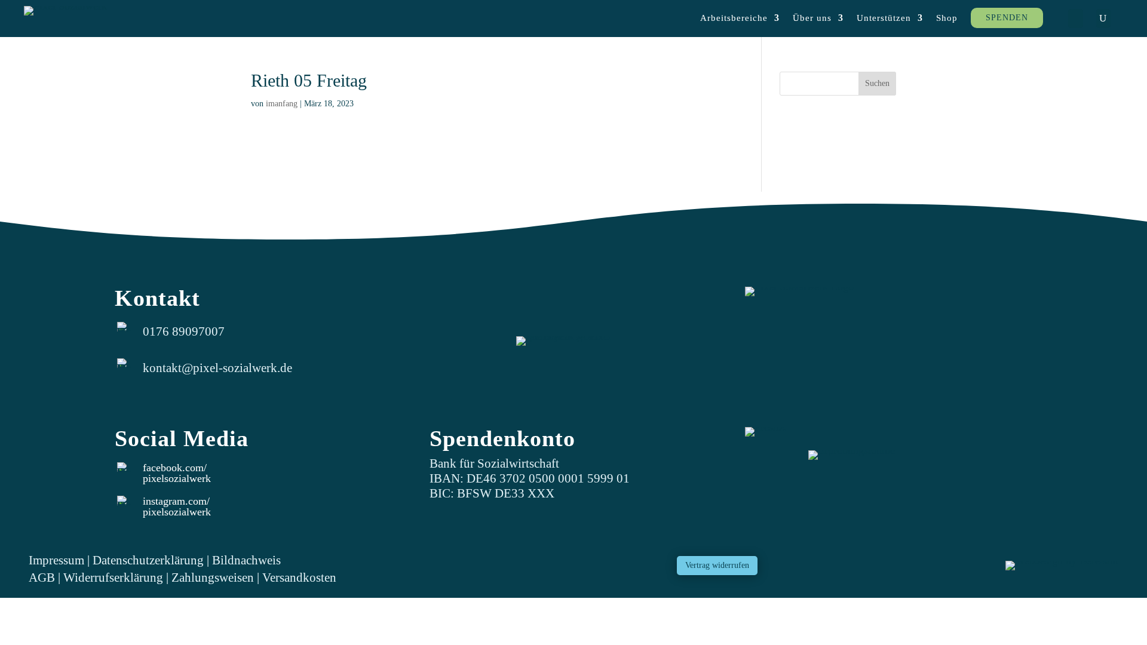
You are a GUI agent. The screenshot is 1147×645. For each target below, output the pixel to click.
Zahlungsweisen (214, 577)
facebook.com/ (175, 468)
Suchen (877, 83)
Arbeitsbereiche (734, 18)
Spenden (1007, 17)
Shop (947, 18)
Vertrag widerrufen (717, 565)
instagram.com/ (176, 501)
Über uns (812, 18)
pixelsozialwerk (177, 478)
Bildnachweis (246, 560)
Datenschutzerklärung (148, 560)
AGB (42, 577)
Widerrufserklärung (113, 577)
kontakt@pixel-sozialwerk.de (217, 367)
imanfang (282, 103)
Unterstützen (884, 18)
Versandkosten (299, 577)
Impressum (56, 560)
